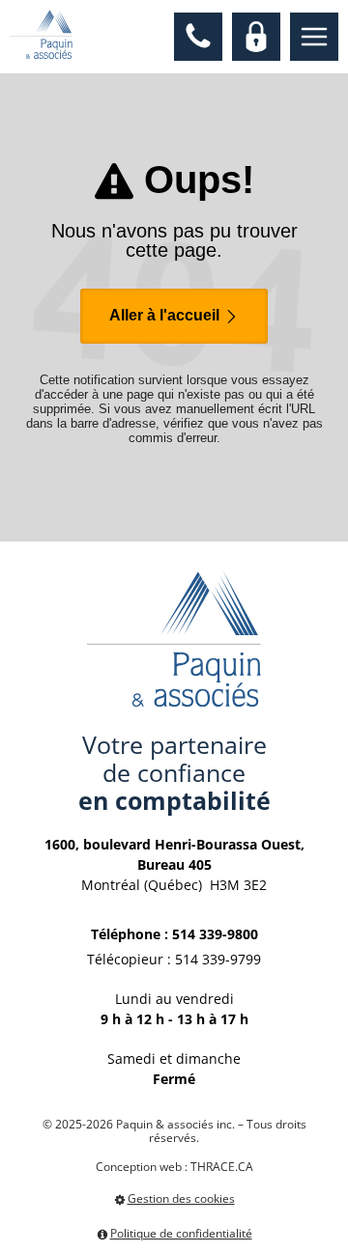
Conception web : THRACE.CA (174, 1167)
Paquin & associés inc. (175, 1124)
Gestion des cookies (181, 1199)
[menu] (314, 37)
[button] (198, 37)
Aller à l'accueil (166, 315)
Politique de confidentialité (181, 1233)
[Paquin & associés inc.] (41, 34)
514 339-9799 (218, 959)
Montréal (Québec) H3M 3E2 (174, 864)
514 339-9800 (215, 934)
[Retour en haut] (331, 1236)
